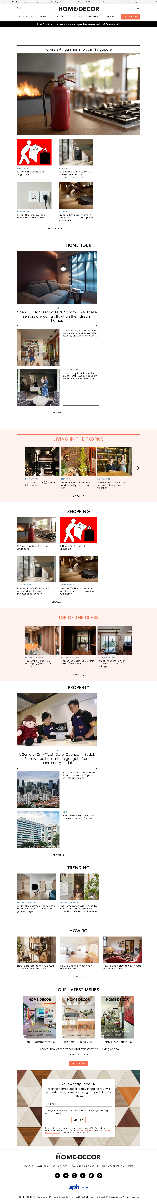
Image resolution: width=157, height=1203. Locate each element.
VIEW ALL (56, 413)
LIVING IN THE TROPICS (78, 439)
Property (44, 17)
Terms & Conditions (85, 1130)
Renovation (76, 17)
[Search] (138, 8)
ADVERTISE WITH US (45, 1166)
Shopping (94, 17)
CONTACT (62, 1166)
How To (110, 17)
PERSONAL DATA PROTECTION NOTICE (115, 1166)
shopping (78, 511)
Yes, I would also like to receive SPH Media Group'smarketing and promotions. (76, 1112)
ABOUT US (28, 1166)
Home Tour (78, 245)
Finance (59, 17)
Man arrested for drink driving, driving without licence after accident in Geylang (70, 2)
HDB (57, 308)
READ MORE (53, 229)
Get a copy (130, 16)
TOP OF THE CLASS (78, 617)
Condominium (70, 369)
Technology (24, 585)
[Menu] (19, 8)
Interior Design (24, 17)
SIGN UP (78, 1120)
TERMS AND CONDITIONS (82, 1166)
